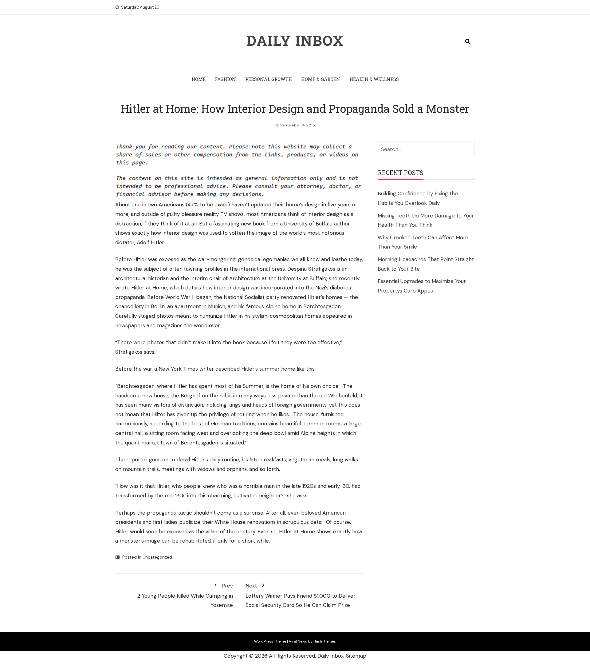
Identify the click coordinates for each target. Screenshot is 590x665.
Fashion (225, 79)
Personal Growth (268, 79)
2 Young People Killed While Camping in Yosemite (185, 595)
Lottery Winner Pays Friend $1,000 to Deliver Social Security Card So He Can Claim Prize (301, 595)
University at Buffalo (302, 278)
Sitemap (356, 655)
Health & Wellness (374, 79)
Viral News (298, 641)
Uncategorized (157, 557)
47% (192, 204)
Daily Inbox (295, 40)
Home (198, 79)
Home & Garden (320, 79)
